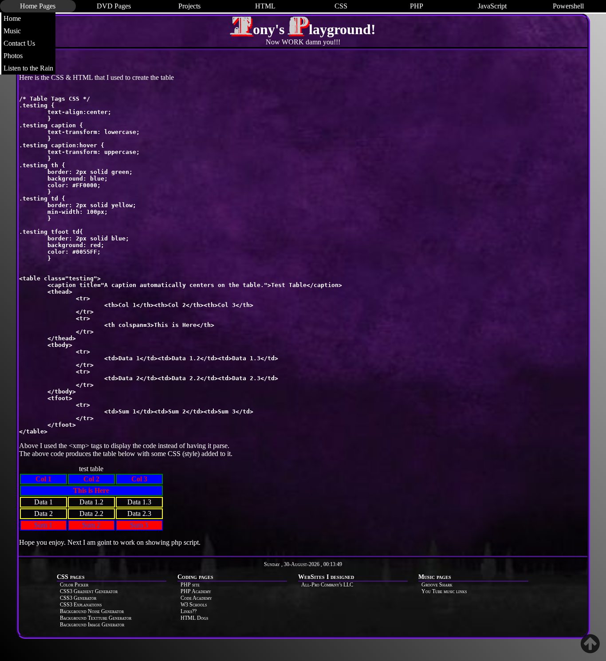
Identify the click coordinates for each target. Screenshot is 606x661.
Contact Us (19, 43)
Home (12, 18)
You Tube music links (444, 591)
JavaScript (492, 6)
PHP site (190, 585)
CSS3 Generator (78, 598)
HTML (265, 6)
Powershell (568, 6)
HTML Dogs (194, 618)
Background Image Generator (92, 625)
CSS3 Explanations (81, 605)
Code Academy (196, 598)
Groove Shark (437, 585)
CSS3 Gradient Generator (89, 591)
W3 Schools (194, 605)
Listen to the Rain (28, 68)
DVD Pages (114, 6)
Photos (13, 55)
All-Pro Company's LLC (327, 585)
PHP (416, 6)
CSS (340, 6)
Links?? (189, 611)
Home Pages (37, 6)
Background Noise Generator (92, 611)
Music (12, 31)
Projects (189, 6)
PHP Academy (196, 591)
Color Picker (74, 585)
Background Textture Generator (95, 618)
